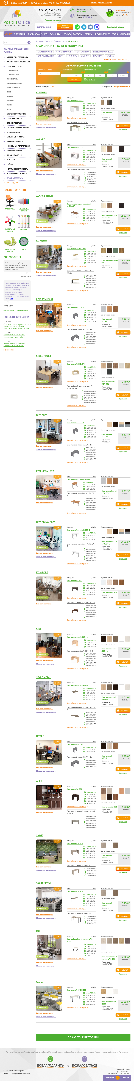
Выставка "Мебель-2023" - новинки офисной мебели (14, 336)
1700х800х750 (90, 110)
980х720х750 (91, 944)
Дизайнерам (56, 34)
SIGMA (39, 835)
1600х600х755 (91, 317)
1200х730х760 (91, 797)
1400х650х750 (90, 752)
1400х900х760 (91, 816)
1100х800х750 (91, 104)
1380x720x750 (91, 256)
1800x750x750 (90, 590)
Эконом (10, 96)
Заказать (124, 125)
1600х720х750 (90, 695)
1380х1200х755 (91, 663)
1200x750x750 (91, 584)
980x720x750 (91, 252)
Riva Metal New (45, 521)
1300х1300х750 (91, 126)
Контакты (125, 34)
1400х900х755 (91, 332)
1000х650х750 (91, 747)
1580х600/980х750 (90, 396)
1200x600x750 (90, 592)
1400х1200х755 (91, 341)
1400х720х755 (90, 487)
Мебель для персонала (17, 57)
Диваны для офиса (15, 137)
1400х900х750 (91, 172)
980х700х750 (90, 376)
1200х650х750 (90, 749)
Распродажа (12, 183)
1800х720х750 (90, 697)
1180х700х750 (91, 378)
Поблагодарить (50, 1065)
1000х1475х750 (91, 700)
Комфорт (42, 572)
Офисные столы (14, 66)
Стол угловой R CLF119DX (77, 122)
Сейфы (10, 164)
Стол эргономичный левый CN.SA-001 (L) (80, 272)
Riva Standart (44, 299)
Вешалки (11, 160)
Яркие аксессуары (15, 178)
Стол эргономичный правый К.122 (81, 602)
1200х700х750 (91, 150)
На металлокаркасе (14, 83)
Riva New (41, 414)
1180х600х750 (91, 369)
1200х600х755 (91, 313)
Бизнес (110, 56)
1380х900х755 (91, 654)
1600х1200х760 (91, 819)
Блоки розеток (13, 132)
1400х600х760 (91, 803)
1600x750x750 (90, 588)
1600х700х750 (90, 155)
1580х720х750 (91, 951)
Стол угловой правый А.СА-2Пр (79, 329)
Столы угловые (13, 75)
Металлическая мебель (17, 169)
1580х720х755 (91, 647)
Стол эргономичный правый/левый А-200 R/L (81, 812)
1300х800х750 (90, 106)
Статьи (115, 34)
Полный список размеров (76, 118)
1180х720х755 (91, 642)
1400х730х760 (91, 801)
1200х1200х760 (91, 823)
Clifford (41, 92)
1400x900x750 (91, 606)
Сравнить (123, 129)
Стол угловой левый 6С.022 (78, 169)
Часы (24, 249)
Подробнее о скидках (59, 3)
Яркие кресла (10, 209)
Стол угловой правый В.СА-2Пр (79, 757)
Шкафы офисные (14, 155)
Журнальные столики (17, 173)
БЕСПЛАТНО (81, 11)
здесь (11, 299)
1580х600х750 (91, 374)
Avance (40, 139)
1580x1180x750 (91, 280)
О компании (20, 34)
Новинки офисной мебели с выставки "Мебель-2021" (15, 344)
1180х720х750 (91, 946)
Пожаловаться (84, 1065)
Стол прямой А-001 (74, 789)
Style (39, 629)
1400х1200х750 (91, 722)
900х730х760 (91, 792)
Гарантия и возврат (86, 1052)
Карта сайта (100, 1052)
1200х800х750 (90, 851)
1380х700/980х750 (90, 400)
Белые (9, 105)
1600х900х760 (91, 821)
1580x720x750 (91, 258)
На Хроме (72, 56)
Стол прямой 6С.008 (75, 147)
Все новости (8, 350)
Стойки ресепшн (14, 123)
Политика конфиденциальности (17, 1073)
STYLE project (44, 355)
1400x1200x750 (91, 614)
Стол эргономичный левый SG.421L (81, 865)
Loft (39, 931)
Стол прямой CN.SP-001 (76, 249)
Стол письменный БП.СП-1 (77, 685)
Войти (94, 2)
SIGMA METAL (43, 883)
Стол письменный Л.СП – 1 (77, 637)
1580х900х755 (91, 658)
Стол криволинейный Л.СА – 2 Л (80, 651)
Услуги (44, 34)
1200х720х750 (90, 691)
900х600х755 (91, 310)
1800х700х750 (90, 157)
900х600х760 (90, 794)
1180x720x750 (91, 254)
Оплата (67, 34)
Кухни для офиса (15, 141)
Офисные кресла (14, 118)
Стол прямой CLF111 (75, 100)
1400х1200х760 (91, 825)
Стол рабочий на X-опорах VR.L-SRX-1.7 (80, 940)
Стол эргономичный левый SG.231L (81, 913)
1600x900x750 (91, 610)
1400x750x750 (90, 586)
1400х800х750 (90, 858)
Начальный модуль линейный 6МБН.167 (79, 205)
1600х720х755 (90, 489)
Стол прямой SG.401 (75, 843)
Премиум (10, 101)
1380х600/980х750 (90, 391)
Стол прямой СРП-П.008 (76, 990)
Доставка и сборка (82, 34)
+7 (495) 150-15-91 (50, 10)
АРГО (39, 781)
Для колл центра (13, 88)
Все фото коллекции (44, 124)
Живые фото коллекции (46, 127)
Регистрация (105, 2)
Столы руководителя (16, 114)
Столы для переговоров (18, 127)
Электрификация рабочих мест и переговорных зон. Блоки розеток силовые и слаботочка (17, 326)
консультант (65, 27)
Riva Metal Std (45, 471)
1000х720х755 (91, 482)
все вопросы (9, 311)
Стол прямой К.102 (74, 580)
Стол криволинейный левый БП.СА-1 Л (81, 708)
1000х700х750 (90, 159)
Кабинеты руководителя (18, 62)
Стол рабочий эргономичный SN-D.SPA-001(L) (80, 387)
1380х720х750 (91, 949)
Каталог (8, 34)
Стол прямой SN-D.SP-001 (77, 364)
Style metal (43, 677)
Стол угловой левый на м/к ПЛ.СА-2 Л (81, 494)
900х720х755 (90, 319)
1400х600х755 (91, 315)
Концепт (41, 240)
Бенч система (12, 79)
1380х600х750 (91, 371)
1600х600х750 (90, 216)
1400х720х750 (90, 693)
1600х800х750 (90, 112)
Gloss (39, 981)
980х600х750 (91, 367)
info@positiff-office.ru (115, 27)
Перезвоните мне (53, 20)
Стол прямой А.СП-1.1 (75, 307)
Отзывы (74, 1052)
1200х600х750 (90, 211)
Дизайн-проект (102, 34)
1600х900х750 (91, 177)
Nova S (40, 736)
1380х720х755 (91, 645)
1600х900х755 (91, 337)
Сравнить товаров (117, 1077)
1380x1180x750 (91, 276)
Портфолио (34, 34)
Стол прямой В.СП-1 (75, 744)
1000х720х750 (91, 688)
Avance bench (44, 195)
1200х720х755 (91, 322)
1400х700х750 (90, 152)
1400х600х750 (90, 213)
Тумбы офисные (14, 150)
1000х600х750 (91, 209)
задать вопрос (22, 311)
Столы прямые (13, 70)
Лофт (9, 92)
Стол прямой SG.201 (75, 891)
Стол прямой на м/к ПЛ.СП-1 (78, 479)
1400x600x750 (90, 595)
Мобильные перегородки (18, 146)
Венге (9, 109)
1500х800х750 (90, 108)
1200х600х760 (91, 799)
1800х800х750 (90, 115)
